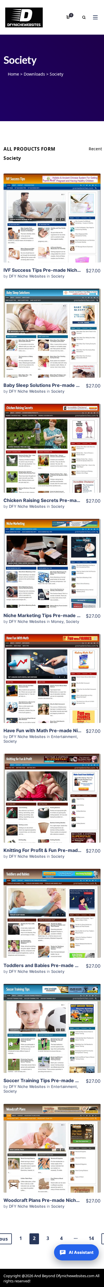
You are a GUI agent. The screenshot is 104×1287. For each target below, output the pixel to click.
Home (13, 74)
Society (57, 276)
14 (91, 1238)
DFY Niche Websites (28, 276)
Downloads (34, 74)
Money (57, 621)
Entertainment (64, 736)
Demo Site (52, 227)
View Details (52, 209)
